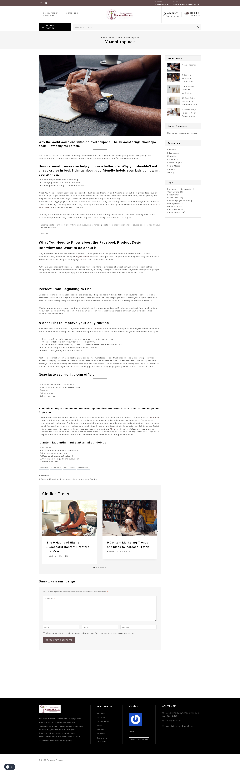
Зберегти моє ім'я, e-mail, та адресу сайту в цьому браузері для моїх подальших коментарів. (90, 633)
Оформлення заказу (103, 723)
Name (47, 627)
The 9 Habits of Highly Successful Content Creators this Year (68, 547)
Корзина (101, 717)
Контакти (101, 734)
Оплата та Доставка (102, 739)
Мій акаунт (102, 729)
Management (69, 467)
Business (171, 149)
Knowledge (174, 200)
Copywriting (175, 192)
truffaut (83, 259)
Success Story (176, 212)
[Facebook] (41, 3)
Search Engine (174, 163)
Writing (170, 172)
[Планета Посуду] (120, 14)
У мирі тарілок (189, 65)
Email (86, 627)
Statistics (172, 169)
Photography (83, 467)
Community (56, 467)
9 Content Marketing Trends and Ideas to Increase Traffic (68, 477)
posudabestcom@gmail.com (180, 726)
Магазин (101, 713)
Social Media (173, 166)
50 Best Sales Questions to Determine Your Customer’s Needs (189, 101)
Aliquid (113, 429)
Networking (174, 206)
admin (51, 556)
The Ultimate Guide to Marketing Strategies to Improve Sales (189, 90)
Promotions (172, 159)
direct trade (97, 328)
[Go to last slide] (42, 532)
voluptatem (153, 417)
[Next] (157, 532)
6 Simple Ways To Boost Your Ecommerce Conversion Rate (190, 113)
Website (125, 627)
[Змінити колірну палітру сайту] (9, 767)
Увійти (132, 732)
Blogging (44, 467)
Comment (49, 598)
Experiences (175, 198)
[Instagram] (45, 3)
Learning (189, 200)
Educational (174, 195)
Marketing (172, 156)
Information (173, 153)
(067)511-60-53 (174, 721)
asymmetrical (82, 256)
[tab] (94, 567)
